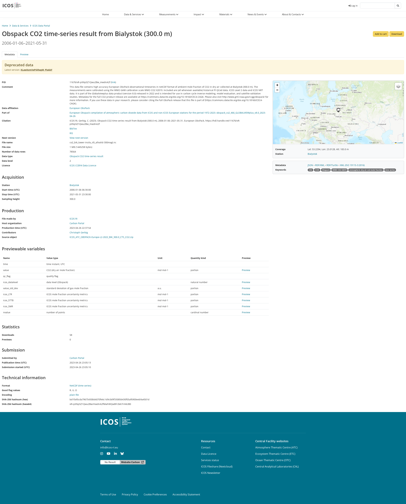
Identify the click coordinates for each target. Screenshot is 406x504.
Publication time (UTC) (14, 362)
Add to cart (381, 33)
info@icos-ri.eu (109, 447)
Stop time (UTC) (10, 194)
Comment (7, 86)
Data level (7, 160)
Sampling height (11, 198)
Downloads (8, 334)
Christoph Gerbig (79, 232)
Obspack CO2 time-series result (86, 156)
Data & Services (20, 25)
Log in (354, 5)
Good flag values (11, 390)
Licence (6, 165)
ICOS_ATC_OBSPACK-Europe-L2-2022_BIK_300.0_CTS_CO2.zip (101, 237)
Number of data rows (13, 151)
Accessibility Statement (186, 494)
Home (5, 25)
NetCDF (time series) (80, 385)
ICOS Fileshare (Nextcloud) (216, 466)
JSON (311, 165)
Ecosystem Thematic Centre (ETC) (275, 454)
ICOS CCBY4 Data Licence (83, 165)
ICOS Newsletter (210, 473)
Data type (7, 156)
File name (7, 142)
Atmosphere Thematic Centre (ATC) (276, 447)
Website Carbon (130, 462)
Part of (5, 112)
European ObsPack (80, 108)
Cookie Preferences (155, 494)
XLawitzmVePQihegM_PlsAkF (36, 69)
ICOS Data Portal (41, 25)
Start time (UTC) (11, 189)
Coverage (280, 149)
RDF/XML (320, 165)
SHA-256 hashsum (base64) (17, 404)
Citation (6, 120)
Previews (7, 339)
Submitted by (9, 357)
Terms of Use (108, 494)
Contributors (9, 232)
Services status (210, 460)
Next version (9, 137)
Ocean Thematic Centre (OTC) (273, 460)
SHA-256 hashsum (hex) (15, 399)
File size (6, 147)
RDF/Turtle (332, 165)
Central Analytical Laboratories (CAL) (277, 466)
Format (6, 385)
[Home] (12, 5)
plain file (74, 394)
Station (6, 185)
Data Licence (208, 454)
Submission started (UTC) (16, 367)
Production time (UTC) (14, 227)
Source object (9, 237)
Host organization (12, 223)
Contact (205, 447)
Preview (24, 54)
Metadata (280, 165)
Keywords (280, 169)
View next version (79, 137)
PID (4, 82)
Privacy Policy (130, 494)
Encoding (7, 394)
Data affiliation (10, 108)
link (113, 82)
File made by (9, 218)
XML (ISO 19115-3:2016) (352, 165)
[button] (134, 14)
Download (396, 33)
